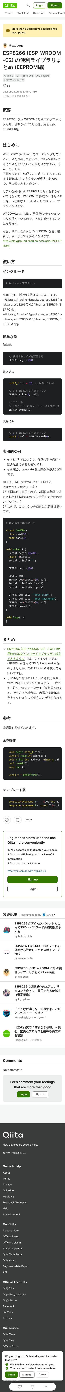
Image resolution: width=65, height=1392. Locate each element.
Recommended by (31, 914)
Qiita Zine (8, 1340)
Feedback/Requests (15, 1202)
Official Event (11, 1236)
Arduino (8, 75)
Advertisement (11, 1214)
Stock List (23, 13)
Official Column (12, 1242)
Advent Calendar (13, 1248)
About (6, 1172)
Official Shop (10, 1346)
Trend (8, 13)
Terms (6, 1178)
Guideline (8, 1190)
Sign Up (40, 1094)
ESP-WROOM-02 (14, 80)
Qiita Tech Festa (12, 1254)
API (5, 1272)
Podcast (8, 1318)
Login (39, 5)
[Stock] (18, 820)
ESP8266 (27, 75)
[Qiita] (10, 5)
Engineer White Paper (15, 1266)
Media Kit (8, 1196)
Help (5, 1208)
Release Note (11, 1230)
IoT (18, 75)
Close (42, 1374)
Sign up (27, 1374)
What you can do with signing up (26, 870)
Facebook (9, 1306)
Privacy (7, 1184)
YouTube (8, 1312)
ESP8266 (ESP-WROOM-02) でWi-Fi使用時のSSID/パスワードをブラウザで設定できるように (34, 653)
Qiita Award (9, 1260)
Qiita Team (9, 1334)
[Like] (7, 820)
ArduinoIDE (42, 75)
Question (38, 13)
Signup (54, 5)
